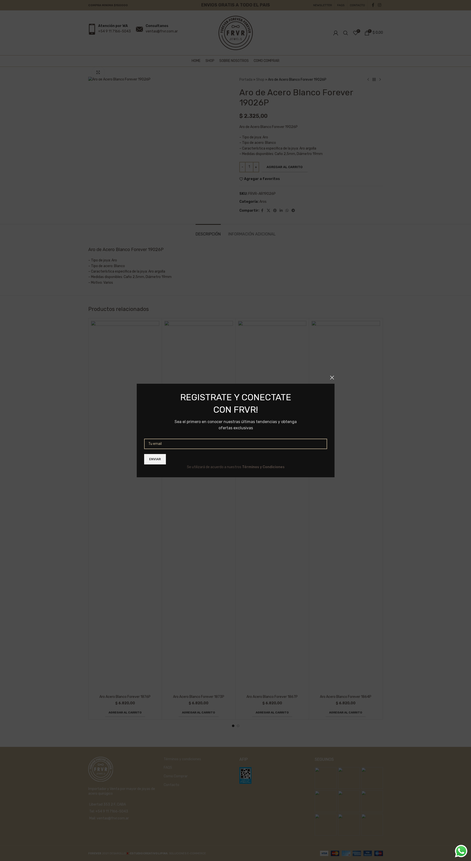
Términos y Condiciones (263, 467)
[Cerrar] (332, 377)
